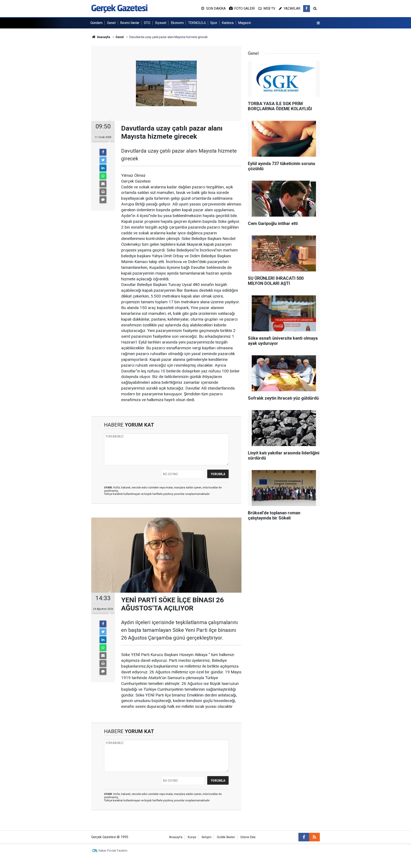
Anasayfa (175, 837)
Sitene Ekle (248, 837)
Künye (192, 837)
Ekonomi (177, 23)
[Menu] (318, 23)
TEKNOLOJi (197, 23)
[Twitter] (103, 160)
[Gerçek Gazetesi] (119, 8)
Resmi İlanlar (129, 23)
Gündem (96, 23)
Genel (111, 23)
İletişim (206, 837)
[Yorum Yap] (103, 199)
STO (147, 23)
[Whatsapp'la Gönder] (103, 176)
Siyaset (160, 23)
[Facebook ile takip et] (306, 8)
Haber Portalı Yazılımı (112, 850)
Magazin (244, 23)
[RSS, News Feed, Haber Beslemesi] (314, 837)
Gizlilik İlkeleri (226, 837)
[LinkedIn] (103, 168)
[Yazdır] (103, 191)
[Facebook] (103, 152)
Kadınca (228, 23)
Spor (213, 23)
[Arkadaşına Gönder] (103, 183)
